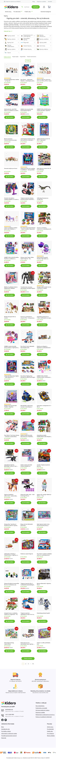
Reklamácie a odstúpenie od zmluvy (45, 714)
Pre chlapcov (50, 733)
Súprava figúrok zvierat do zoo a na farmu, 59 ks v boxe (44, 80)
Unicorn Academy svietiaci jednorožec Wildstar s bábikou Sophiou (10, 228)
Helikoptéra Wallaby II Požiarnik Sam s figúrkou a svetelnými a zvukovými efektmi (11, 554)
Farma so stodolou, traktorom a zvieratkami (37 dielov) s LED (44, 228)
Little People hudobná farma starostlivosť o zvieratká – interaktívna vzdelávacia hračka (28, 139)
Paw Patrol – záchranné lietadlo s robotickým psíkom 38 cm (28, 80)
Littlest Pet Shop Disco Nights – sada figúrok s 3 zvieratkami (11, 376)
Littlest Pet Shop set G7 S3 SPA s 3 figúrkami (43, 139)
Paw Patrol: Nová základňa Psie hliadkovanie (27, 347)
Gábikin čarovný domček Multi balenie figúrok (27, 109)
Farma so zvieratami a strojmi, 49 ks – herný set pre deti (28, 317)
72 (33, 663)
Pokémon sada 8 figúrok (27, 553)
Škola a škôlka (51, 735)
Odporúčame (7, 56)
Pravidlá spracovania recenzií (9, 735)
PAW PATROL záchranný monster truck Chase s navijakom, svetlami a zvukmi (28, 406)
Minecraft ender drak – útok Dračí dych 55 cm (28, 495)
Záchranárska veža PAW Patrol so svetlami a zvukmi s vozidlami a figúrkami (11, 109)
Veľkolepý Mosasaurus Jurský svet (42, 198)
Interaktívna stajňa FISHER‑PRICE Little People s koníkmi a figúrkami (44, 436)
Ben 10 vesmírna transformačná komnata (10, 139)
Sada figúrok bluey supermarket (9, 643)
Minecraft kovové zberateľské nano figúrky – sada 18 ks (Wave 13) (27, 643)
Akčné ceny (8, 11)
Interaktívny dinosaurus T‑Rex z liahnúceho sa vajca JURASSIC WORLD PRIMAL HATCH (44, 317)
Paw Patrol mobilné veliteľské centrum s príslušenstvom (44, 554)
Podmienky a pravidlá (41, 708)
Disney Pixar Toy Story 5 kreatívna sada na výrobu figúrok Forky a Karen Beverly (10, 525)
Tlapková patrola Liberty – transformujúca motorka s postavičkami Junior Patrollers (27, 198)
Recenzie (3, 738)
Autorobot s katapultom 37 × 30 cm (44, 406)
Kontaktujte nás (5, 729)
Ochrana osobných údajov (42, 710)
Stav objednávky (40, 706)
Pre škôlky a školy (6, 731)
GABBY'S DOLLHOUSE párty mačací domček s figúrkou (44, 109)
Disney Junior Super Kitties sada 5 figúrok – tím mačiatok (27, 258)
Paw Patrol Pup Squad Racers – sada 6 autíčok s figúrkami (28, 228)
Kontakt (50, 1)
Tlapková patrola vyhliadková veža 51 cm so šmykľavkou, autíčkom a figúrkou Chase (27, 613)
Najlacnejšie (15, 56)
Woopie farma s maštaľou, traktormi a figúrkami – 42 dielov (11, 613)
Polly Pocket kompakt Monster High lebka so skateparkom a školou (42, 258)
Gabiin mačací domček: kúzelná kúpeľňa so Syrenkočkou (26, 465)
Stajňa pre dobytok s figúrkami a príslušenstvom (44, 347)
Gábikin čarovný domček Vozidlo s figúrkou (10, 406)
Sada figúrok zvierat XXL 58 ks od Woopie (44, 169)
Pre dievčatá (17, 11)
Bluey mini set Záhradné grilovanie (27, 525)
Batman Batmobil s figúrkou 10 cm (44, 584)
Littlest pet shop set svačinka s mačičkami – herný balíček (28, 169)
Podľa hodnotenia (31, 56)
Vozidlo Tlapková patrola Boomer (43, 465)
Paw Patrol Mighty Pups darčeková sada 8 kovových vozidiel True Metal (28, 376)
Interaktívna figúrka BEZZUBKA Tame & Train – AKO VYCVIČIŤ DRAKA (10, 465)
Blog (34, 1)
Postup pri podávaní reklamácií (44, 717)
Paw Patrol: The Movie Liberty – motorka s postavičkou (11, 436)
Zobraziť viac (7, 31)
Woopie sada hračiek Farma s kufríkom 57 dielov (44, 287)
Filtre (28, 60)
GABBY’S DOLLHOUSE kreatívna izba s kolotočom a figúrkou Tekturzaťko (44, 376)
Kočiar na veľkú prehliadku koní (43, 643)
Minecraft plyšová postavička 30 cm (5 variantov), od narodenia (11, 584)
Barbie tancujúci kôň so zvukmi (10, 317)
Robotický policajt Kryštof (43, 613)
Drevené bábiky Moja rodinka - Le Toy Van (11, 80)
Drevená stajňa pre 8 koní (10, 168)
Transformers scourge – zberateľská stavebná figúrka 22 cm (28, 287)
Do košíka (10, 87)
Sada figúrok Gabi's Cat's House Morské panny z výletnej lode (43, 525)
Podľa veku (28, 11)
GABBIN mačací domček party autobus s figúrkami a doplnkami (11, 347)
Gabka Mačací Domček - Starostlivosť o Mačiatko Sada (27, 436)
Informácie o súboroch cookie (9, 733)
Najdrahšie (22, 56)
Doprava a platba (41, 1)
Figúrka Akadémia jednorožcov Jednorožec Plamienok (10, 495)
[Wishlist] (6, 65)
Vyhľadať (35, 7)
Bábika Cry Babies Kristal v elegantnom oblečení (11, 287)
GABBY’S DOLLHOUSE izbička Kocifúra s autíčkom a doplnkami (11, 258)
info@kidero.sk (9, 709)
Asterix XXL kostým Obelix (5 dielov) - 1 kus (44, 495)
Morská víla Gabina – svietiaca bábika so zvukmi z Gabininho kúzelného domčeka (11, 198)
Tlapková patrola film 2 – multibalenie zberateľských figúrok (27, 584)
